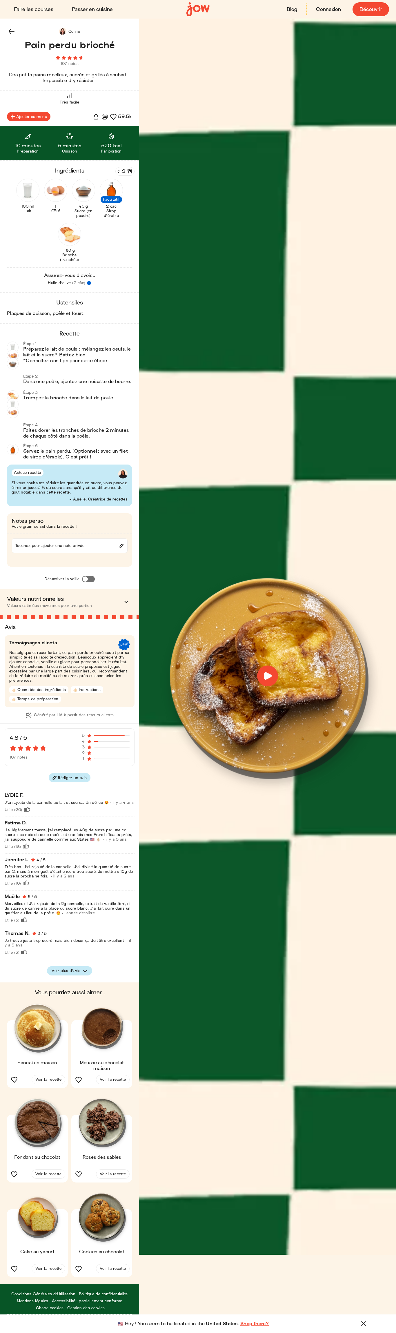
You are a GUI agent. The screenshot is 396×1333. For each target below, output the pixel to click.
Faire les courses (33, 9)
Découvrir (370, 9)
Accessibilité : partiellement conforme (87, 1301)
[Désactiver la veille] (88, 579)
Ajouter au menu (31, 117)
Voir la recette (48, 1079)
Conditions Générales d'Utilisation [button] (43, 1294)
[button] (11, 31)
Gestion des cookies (86, 1308)
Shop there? (254, 1323)
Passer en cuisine (92, 9)
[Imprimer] (105, 117)
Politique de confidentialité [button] (103, 1294)
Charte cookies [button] (50, 1308)
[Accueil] (198, 9)
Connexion (328, 9)
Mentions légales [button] (32, 1301)
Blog (292, 9)
